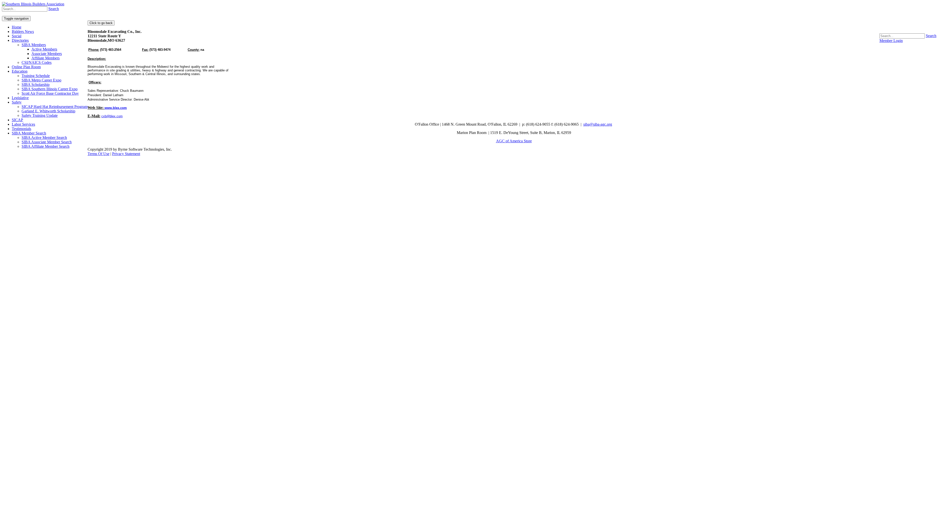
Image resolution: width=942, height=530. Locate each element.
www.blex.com (116, 108)
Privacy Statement (126, 154)
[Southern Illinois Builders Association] (33, 4)
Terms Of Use (98, 154)
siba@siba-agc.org (597, 124)
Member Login (891, 41)
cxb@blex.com (112, 116)
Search (931, 36)
